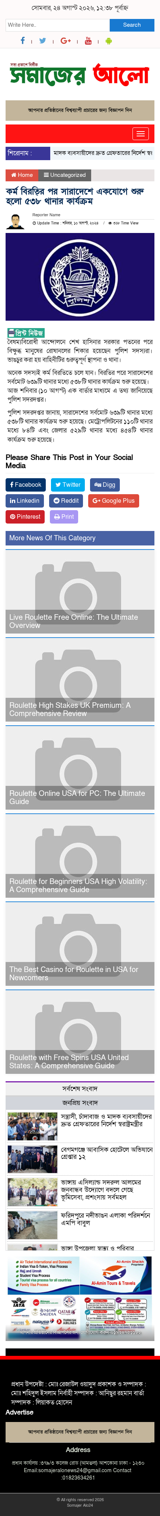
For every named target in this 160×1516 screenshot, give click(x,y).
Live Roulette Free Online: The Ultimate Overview (73, 622)
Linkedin (27, 501)
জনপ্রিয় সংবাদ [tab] (80, 1103)
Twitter (70, 485)
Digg (108, 485)
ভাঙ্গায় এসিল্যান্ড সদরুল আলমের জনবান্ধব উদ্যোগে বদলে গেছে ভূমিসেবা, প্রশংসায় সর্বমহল (101, 1190)
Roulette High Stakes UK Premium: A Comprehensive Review (70, 710)
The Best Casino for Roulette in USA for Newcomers (73, 974)
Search (132, 25)
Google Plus (117, 501)
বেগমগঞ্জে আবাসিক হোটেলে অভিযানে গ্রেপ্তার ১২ (107, 1154)
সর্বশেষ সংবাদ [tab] (80, 1089)
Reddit (69, 501)
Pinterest (27, 517)
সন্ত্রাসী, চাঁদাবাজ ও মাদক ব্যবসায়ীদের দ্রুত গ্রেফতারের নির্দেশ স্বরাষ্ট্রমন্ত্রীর (106, 1120)
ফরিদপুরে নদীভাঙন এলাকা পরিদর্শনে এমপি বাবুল (105, 1219)
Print (67, 517)
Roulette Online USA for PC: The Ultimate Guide (77, 798)
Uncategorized (68, 175)
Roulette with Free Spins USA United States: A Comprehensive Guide (69, 1062)
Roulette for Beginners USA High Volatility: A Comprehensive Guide (78, 886)
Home (24, 175)
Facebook (27, 485)
